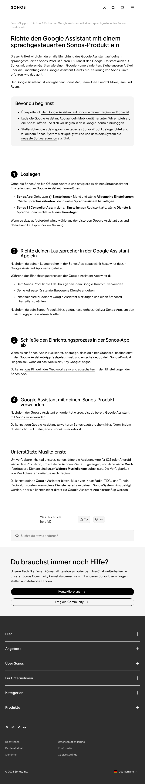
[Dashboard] (18, 7)
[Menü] (132, 7)
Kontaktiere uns (69, 592)
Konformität (65, 748)
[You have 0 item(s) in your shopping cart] (122, 7)
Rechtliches (12, 741)
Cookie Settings (67, 754)
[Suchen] (113, 7)
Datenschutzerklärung (71, 741)
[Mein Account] (104, 7)
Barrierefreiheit (14, 748)
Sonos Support (20, 23)
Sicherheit (11, 754)
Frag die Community (69, 602)
